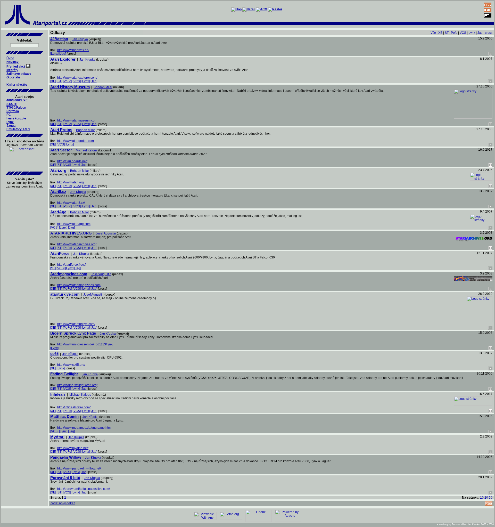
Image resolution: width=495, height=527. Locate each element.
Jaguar (11, 125)
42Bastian (59, 39)
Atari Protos (61, 129)
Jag (480, 33)
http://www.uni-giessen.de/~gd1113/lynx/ (85, 344)
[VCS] (77, 81)
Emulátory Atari (18, 129)
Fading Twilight (64, 374)
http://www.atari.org (70, 182)
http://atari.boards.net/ (72, 161)
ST (447, 33)
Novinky (12, 62)
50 (490, 497)
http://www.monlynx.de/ (73, 50)
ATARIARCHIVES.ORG (71, 233)
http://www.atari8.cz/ (71, 203)
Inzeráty (12, 70)
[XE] (53, 81)
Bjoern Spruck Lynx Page (73, 333)
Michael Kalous (86, 150)
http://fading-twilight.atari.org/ (77, 385)
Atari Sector (61, 150)
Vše (433, 33)
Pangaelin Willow (65, 457)
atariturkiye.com (64, 294)
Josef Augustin (106, 233)
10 (482, 497)
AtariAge (58, 212)
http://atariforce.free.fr (72, 264)
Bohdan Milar (103, 87)
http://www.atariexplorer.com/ (77, 77)
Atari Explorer (63, 59)
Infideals (57, 394)
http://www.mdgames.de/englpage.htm (84, 427)
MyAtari (57, 437)
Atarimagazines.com (68, 274)
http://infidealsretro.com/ (73, 407)
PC (8, 115)
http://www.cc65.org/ (71, 365)
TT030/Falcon (16, 107)
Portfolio (12, 111)
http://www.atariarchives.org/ (76, 244)
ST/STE (11, 104)
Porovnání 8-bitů (65, 477)
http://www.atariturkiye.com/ (76, 324)
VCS (463, 33)
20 (486, 497)
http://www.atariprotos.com (75, 141)
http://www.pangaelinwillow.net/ (79, 468)
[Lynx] (54, 53)
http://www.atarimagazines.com (79, 285)
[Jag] (62, 53)
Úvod (10, 58)
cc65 (54, 353)
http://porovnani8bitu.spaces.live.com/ (83, 489)
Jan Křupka (80, 39)
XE (440, 33)
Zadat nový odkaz (62, 503)
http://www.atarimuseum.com (77, 120)
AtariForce (59, 253)
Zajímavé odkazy (18, 74)
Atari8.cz (58, 191)
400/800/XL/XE (17, 100)
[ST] (59, 81)
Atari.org (58, 170)
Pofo (454, 33)
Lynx (10, 122)
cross (488, 33)
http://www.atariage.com (73, 224)
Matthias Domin (64, 416)
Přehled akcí (15, 66)
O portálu (13, 77)
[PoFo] (67, 81)
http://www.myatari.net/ (72, 448)
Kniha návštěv (17, 84)
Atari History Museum (70, 87)
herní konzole (16, 118)
